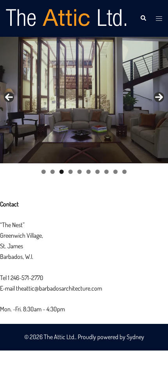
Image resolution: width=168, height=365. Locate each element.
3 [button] (61, 172)
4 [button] (70, 172)
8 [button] (106, 172)
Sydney (135, 337)
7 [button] (97, 172)
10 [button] (124, 172)
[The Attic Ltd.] (67, 18)
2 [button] (52, 172)
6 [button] (88, 172)
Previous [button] (9, 97)
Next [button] (159, 97)
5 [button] (79, 172)
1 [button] (43, 172)
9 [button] (115, 172)
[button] (143, 18)
